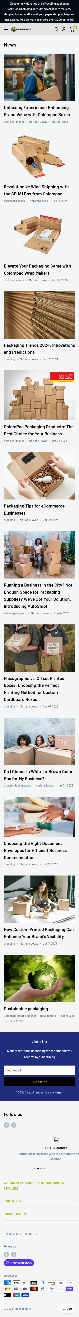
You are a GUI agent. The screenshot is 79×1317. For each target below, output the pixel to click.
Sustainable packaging (26, 1008)
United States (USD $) (18, 1234)
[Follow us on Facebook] (6, 1125)
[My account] (64, 29)
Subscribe (39, 1082)
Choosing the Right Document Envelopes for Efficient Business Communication (35, 850)
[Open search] (57, 29)
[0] (72, 29)
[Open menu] (6, 29)
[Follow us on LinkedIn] (13, 1125)
